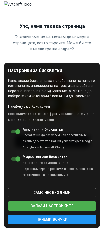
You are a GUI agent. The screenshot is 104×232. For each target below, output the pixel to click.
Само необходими (52, 193)
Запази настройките (52, 206)
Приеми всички (52, 219)
